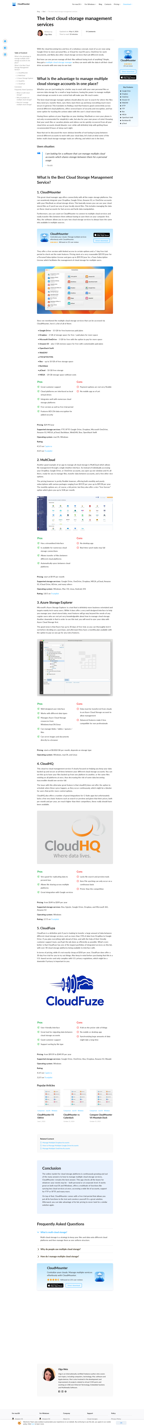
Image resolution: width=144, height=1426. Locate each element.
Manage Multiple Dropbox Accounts (55, 1142)
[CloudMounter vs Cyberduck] (74, 1098)
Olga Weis (48, 34)
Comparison (41, 1111)
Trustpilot (48, 451)
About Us (66, 1419)
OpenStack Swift (127, 117)
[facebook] (59, 1391)
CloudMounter (23, 4)
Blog (100, 4)
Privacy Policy (116, 1419)
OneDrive (125, 97)
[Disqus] (75, 1324)
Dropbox (125, 94)
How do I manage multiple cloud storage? (59, 1256)
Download (127, 4)
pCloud (124, 123)
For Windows (90, 4)
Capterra (48, 446)
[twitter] (66, 1391)
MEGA (124, 114)
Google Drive (126, 91)
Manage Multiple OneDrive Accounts (56, 1148)
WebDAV (125, 103)
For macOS (76, 4)
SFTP (123, 106)
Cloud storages (92, 1419)
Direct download (102, 241)
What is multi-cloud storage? (53, 1232)
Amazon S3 (125, 100)
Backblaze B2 (126, 120)
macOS (48, 1111)
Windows (54, 1111)
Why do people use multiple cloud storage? (60, 1249)
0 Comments (91, 31)
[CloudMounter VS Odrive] (48, 1098)
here (32, 1424)
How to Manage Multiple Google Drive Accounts (60, 1145)
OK (121, 1423)
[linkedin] (62, 1391)
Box (123, 111)
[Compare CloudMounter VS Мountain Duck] (101, 1098)
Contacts (108, 4)
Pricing (116, 4)
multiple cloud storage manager (59, 62)
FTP (123, 109)
